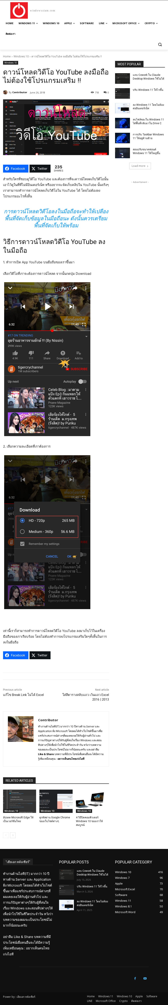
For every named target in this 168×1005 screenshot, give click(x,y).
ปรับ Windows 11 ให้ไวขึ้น (148, 89)
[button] (160, 44)
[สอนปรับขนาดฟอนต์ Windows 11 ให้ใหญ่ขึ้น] (122, 153)
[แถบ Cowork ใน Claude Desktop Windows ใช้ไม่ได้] (122, 78)
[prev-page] (6, 835)
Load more (138, 166)
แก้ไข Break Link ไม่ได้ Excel (23, 695)
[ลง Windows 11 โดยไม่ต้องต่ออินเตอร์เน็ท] (122, 108)
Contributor (19, 92)
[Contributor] (6, 92)
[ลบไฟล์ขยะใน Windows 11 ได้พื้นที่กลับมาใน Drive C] (122, 123)
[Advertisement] (140, 206)
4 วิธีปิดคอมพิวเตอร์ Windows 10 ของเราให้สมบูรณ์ (89, 821)
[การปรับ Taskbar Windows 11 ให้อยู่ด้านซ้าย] (122, 138)
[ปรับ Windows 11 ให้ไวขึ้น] (122, 93)
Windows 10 (21, 56)
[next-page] (13, 835)
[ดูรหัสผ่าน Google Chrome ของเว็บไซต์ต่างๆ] (55, 801)
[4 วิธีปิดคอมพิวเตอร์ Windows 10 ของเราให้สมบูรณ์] (92, 801)
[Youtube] (145, 978)
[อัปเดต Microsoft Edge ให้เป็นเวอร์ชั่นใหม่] (19, 801)
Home (7, 56)
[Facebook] (135, 978)
